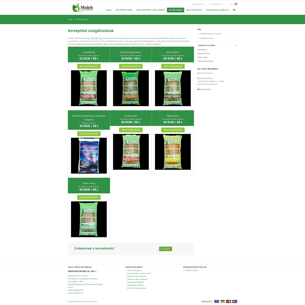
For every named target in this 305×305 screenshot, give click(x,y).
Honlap (108, 10)
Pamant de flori (204, 53)
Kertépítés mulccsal (207, 38)
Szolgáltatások (175, 10)
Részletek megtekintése (89, 66)
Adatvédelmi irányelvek (135, 285)
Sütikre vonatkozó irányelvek (137, 279)
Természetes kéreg (205, 61)
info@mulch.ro (205, 89)
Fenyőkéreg (202, 49)
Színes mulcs (203, 57)
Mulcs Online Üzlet (194, 10)
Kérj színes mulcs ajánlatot (217, 10)
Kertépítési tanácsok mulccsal (210, 34)
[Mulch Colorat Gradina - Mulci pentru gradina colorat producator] (83, 7)
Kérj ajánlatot (165, 249)
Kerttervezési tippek (124, 10)
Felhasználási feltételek (135, 282)
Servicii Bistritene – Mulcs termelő (150, 10)
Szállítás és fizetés (191, 270)
